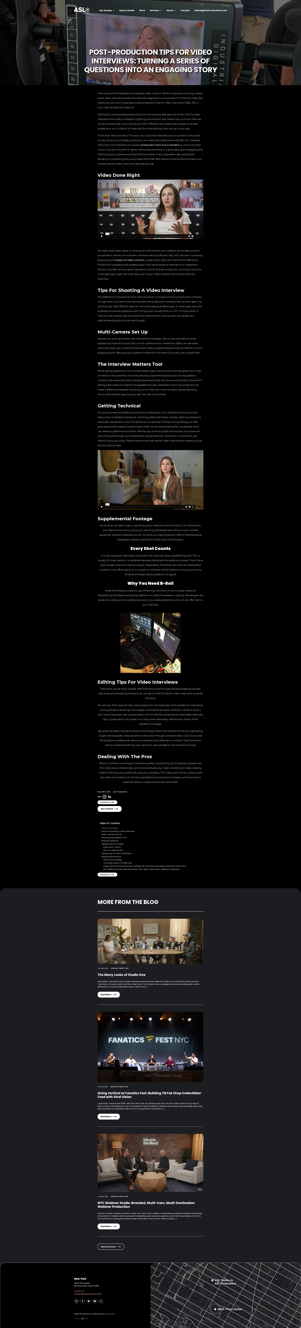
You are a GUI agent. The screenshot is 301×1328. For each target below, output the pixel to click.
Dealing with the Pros (111, 856)
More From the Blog (112, 860)
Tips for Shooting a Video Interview (118, 831)
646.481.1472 (79, 1291)
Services (154, 10)
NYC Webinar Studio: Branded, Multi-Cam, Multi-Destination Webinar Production (141, 869)
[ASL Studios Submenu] (113, 10)
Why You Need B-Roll (113, 850)
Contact (185, 10)
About (169, 10)
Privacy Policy (110, 1314)
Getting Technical (109, 841)
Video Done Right (109, 828)
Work (142, 10)
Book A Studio (127, 10)
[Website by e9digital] (81, 1319)
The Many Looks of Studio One (117, 863)
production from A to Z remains (160, 145)
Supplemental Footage (112, 844)
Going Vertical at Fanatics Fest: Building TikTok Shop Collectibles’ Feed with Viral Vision (144, 866)
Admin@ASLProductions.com (210, 10)
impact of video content (129, 260)
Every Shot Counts (112, 847)
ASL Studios (105, 10)
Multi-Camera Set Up (111, 834)
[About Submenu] (174, 10)
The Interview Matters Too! (114, 837)
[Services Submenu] (160, 10)
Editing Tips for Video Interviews (116, 853)
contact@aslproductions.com (88, 1294)
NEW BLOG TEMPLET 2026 (120, 968)
